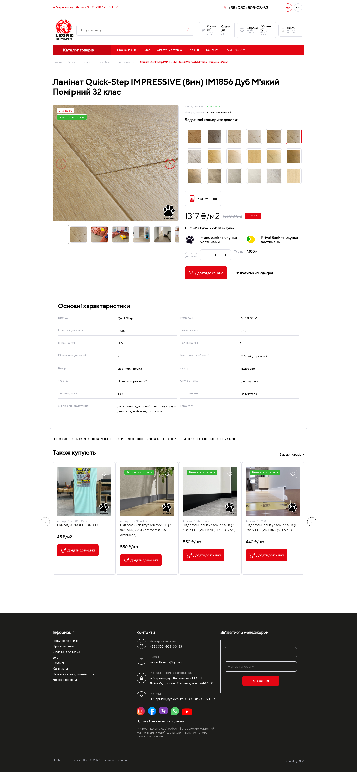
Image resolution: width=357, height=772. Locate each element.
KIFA (301, 761)
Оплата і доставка (169, 49)
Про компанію (127, 49)
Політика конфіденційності (73, 674)
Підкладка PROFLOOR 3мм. (78, 525)
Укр (288, 7)
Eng (298, 7)
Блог (146, 49)
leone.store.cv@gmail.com (168, 662)
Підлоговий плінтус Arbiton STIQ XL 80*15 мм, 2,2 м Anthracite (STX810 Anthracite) (147, 530)
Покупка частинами (67, 641)
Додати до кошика (209, 273)
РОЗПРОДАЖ (235, 49)
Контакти (212, 49)
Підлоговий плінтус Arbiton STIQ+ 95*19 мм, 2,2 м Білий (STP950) (271, 527)
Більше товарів (290, 454)
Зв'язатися (261, 681)
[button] (170, 164)
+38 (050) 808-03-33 (248, 7)
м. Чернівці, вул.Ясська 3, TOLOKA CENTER (85, 7)
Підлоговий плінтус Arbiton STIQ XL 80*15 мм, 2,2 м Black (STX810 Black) (209, 527)
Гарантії (194, 49)
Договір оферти (65, 680)
